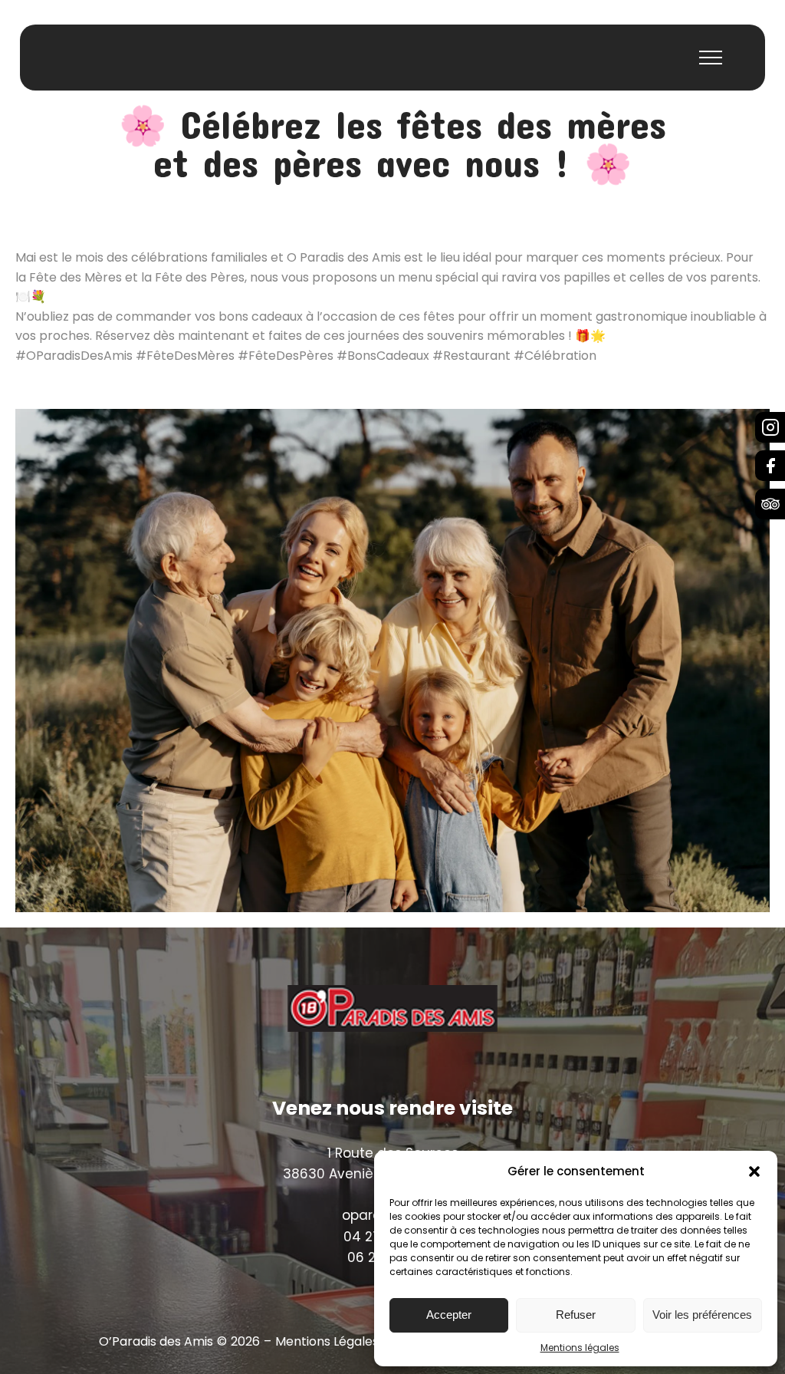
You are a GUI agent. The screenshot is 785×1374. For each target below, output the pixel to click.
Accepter (448, 1314)
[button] (754, 1171)
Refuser (576, 1314)
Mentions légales (579, 1347)
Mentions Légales (327, 1341)
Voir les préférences (702, 1314)
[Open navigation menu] (710, 57)
